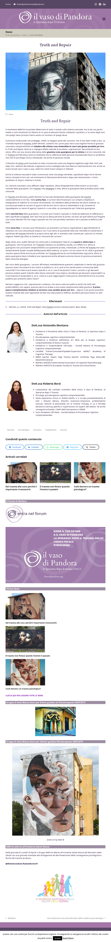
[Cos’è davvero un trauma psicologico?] (89, 472)
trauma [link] (27, 143)
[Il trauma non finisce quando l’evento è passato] (55, 472)
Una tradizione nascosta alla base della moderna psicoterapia (75, 918)
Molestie (11, 918)
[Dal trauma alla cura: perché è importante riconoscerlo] (21, 472)
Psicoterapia (23, 430)
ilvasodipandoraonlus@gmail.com (30, 4)
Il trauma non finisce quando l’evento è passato (55, 488)
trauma (63, 430)
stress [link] (21, 163)
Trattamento (50, 430)
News (11, 114)
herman (10, 430)
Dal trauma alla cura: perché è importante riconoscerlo (21, 488)
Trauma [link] (11, 155)
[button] (103, 19)
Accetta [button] (58, 938)
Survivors (37, 430)
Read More (68, 938)
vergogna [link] (50, 188)
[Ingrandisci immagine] (55, 86)
